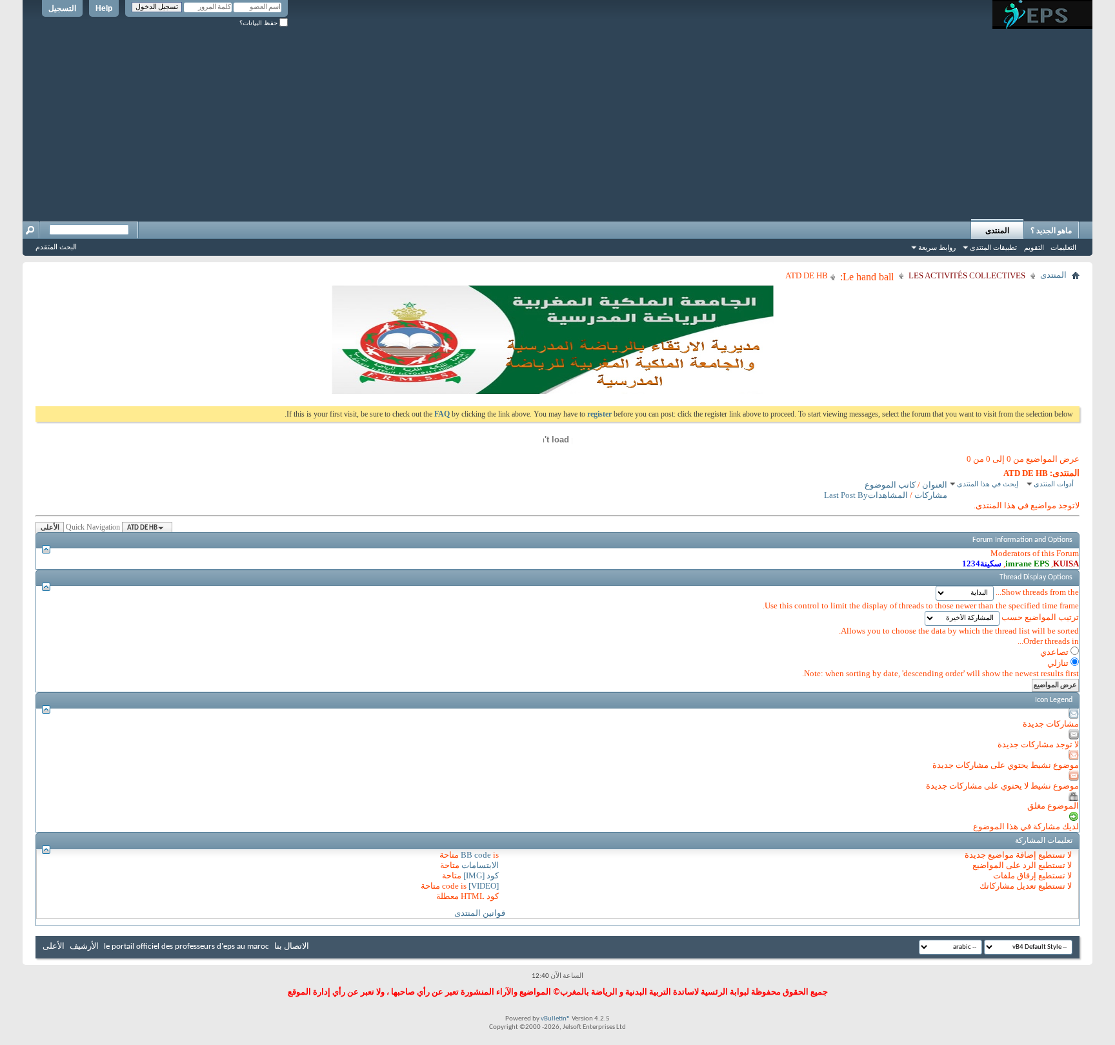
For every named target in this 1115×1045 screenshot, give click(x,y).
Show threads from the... (1037, 592)
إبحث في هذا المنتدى (987, 484)
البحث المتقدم (56, 247)
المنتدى (997, 230)
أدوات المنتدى (1054, 484)
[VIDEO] (483, 886)
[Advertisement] (557, 119)
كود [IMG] (481, 875)
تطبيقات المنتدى (993, 247)
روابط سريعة (937, 247)
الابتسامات (480, 865)
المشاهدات (888, 495)
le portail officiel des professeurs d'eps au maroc (186, 946)
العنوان (934, 485)
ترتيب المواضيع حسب (1040, 617)
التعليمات (1063, 247)
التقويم (1034, 247)
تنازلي (1058, 663)
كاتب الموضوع (890, 485)
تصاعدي (1055, 652)
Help (103, 8)
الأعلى (50, 528)
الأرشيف (84, 946)
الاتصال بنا (291, 946)
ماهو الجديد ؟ (1051, 230)
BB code (476, 855)
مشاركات (930, 495)
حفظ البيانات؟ (259, 22)
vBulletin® (555, 1018)
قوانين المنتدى (479, 913)
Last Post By (846, 495)
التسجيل (62, 8)
